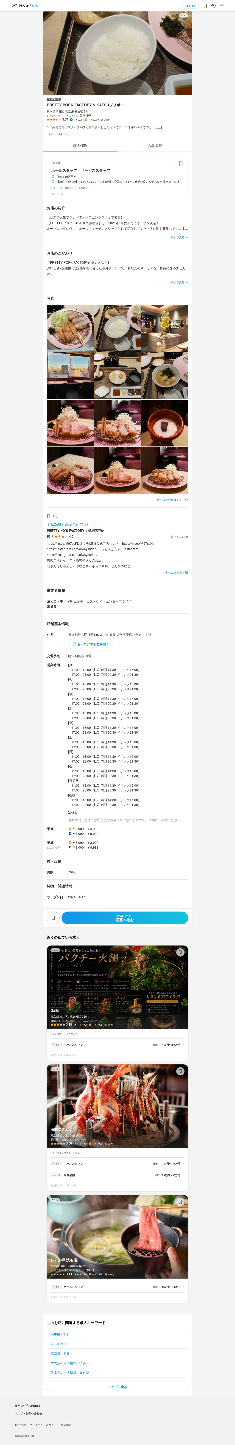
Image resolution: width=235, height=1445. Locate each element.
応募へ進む (125, 918)
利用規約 (20, 1425)
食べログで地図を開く (93, 644)
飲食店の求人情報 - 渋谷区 (70, 1363)
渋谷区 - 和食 (60, 1334)
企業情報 (66, 1425)
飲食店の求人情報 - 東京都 (70, 1372)
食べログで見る (175, 572)
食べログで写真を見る (171, 500)
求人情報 (80, 145)
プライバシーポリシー (43, 1425)
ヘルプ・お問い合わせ (28, 1413)
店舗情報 (154, 145)
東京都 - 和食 (60, 1353)
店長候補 (69, 1175)
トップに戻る (117, 1386)
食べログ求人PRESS (28, 1405)
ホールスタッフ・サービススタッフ (80, 170)
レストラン (59, 1343)
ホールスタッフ (73, 1044)
